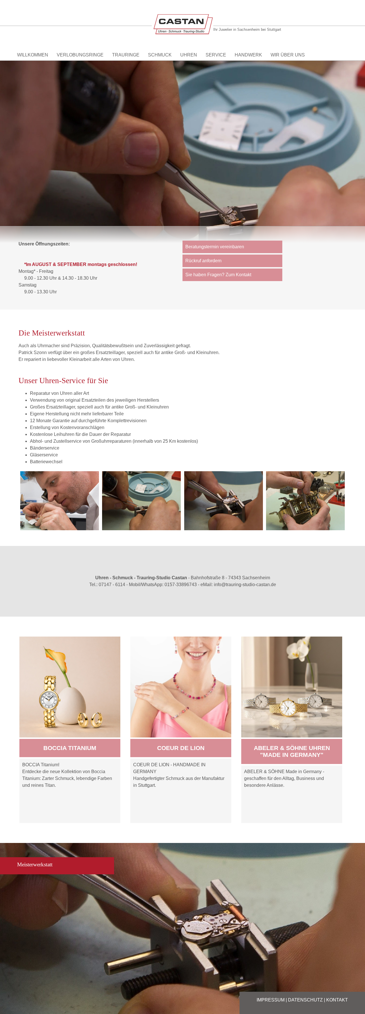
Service (216, 54)
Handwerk (248, 54)
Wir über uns (288, 54)
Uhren (188, 54)
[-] (59, 500)
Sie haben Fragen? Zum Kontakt (218, 274)
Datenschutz (305, 999)
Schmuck (160, 54)
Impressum (271, 999)
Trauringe (125, 54)
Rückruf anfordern (203, 260)
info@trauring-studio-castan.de (245, 584)
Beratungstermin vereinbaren (214, 246)
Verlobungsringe (80, 54)
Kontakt (337, 999)
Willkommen (32, 54)
